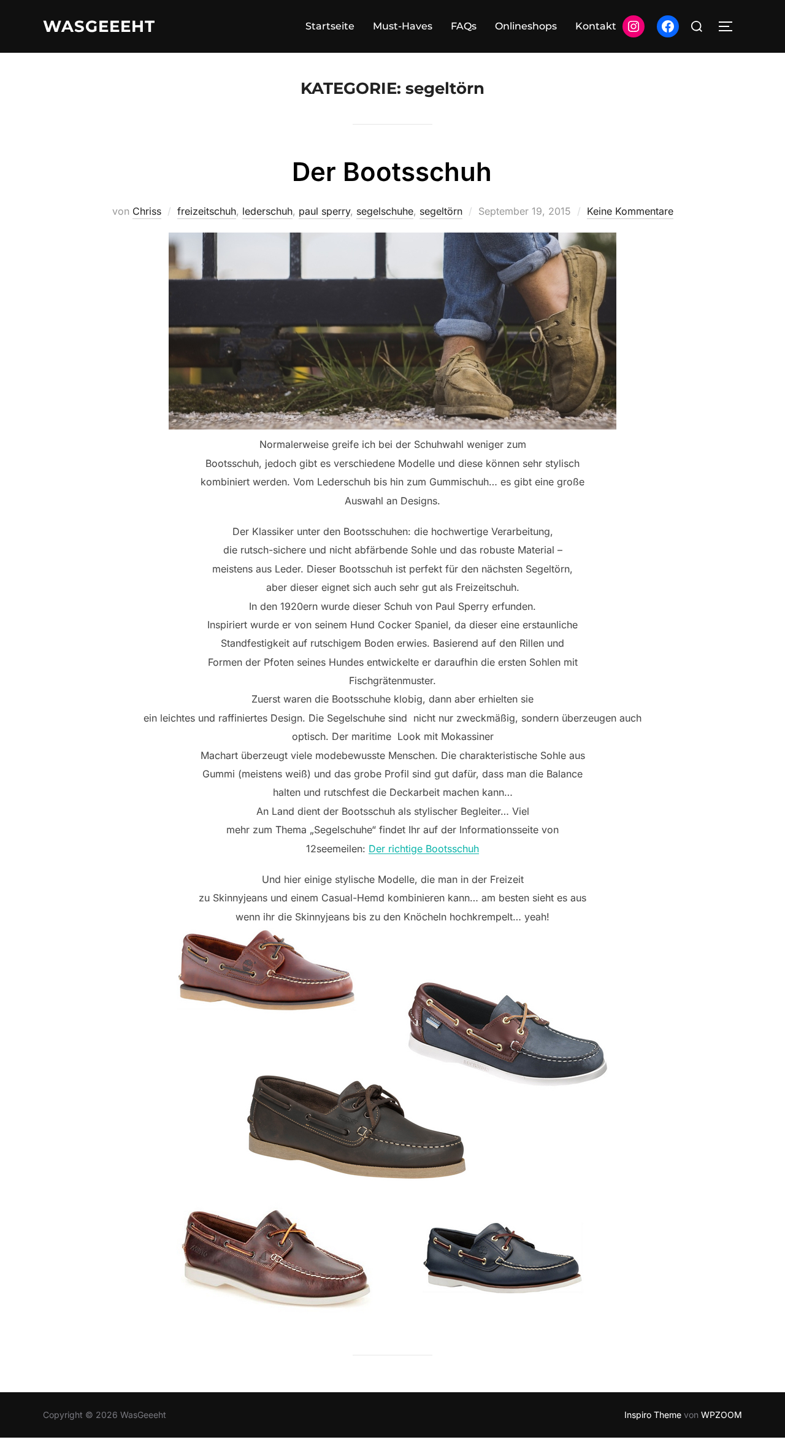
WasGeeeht (99, 26)
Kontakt (595, 26)
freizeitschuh (206, 211)
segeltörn (440, 211)
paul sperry (324, 211)
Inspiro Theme (652, 1414)
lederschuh (267, 211)
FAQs (464, 26)
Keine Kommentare (630, 211)
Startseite (329, 26)
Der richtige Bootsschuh (424, 848)
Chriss (146, 211)
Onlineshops (526, 26)
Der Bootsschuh (392, 171)
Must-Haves (402, 26)
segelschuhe (384, 211)
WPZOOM (721, 1414)
